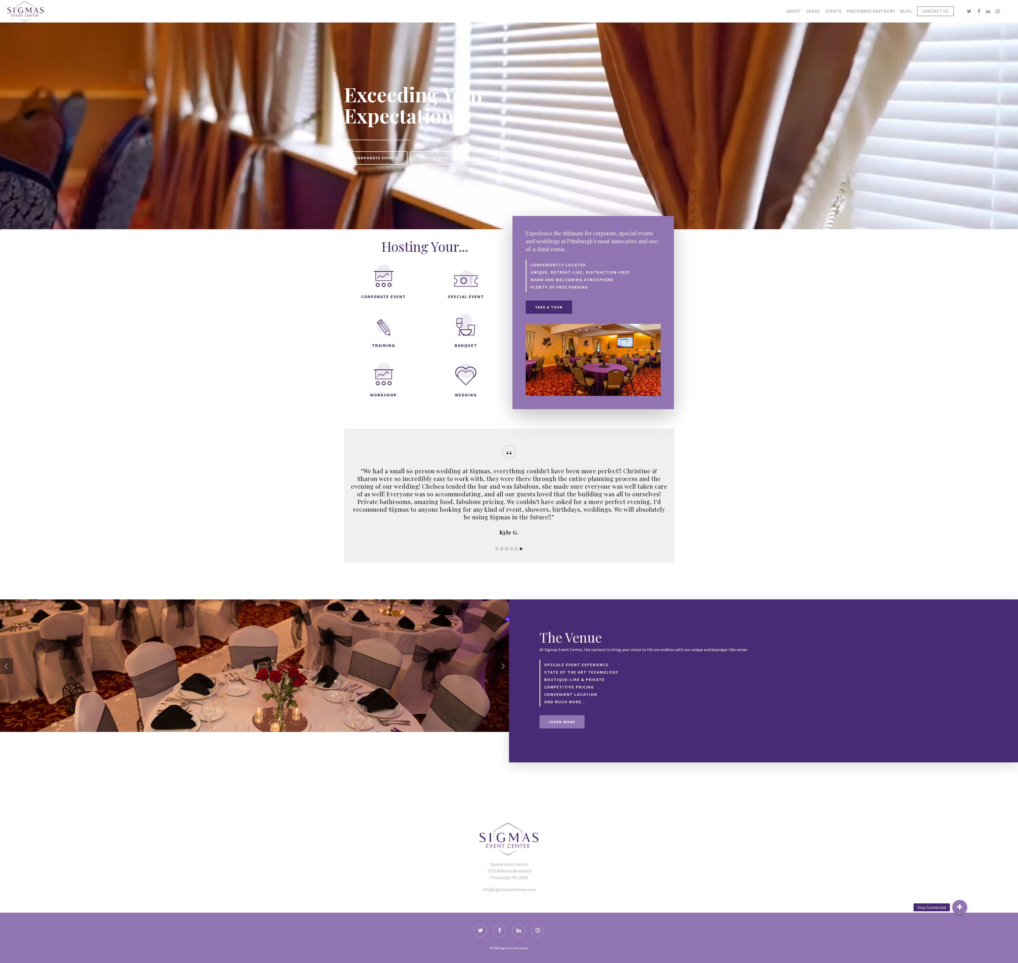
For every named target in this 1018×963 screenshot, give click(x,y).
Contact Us (935, 11)
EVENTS (833, 11)
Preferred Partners (871, 11)
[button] (959, 907)
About (794, 11)
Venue (813, 11)
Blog (906, 11)
